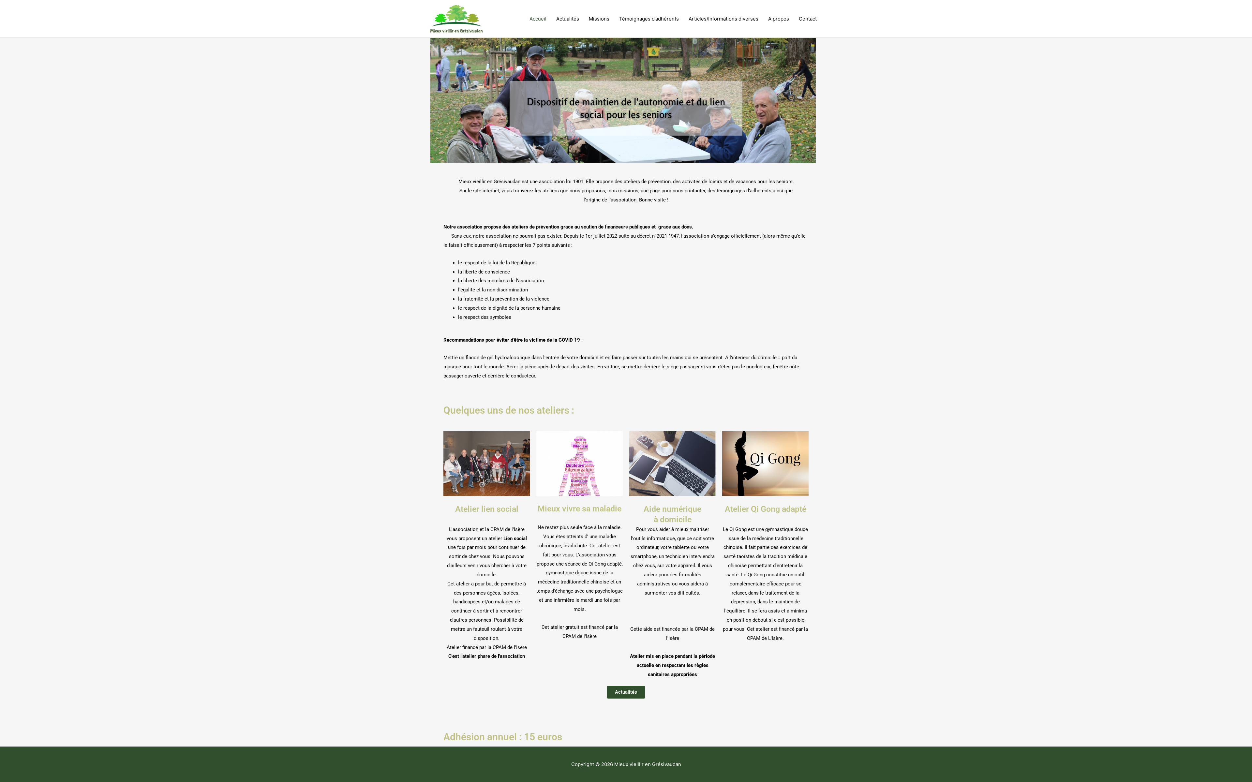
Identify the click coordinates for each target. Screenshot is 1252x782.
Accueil (537, 19)
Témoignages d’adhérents (649, 19)
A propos (778, 19)
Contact (808, 19)
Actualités (567, 19)
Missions (599, 19)
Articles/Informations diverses (723, 19)
